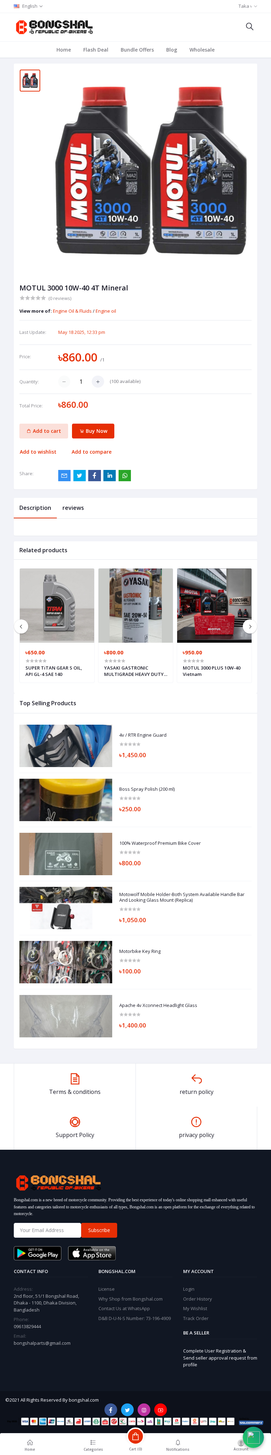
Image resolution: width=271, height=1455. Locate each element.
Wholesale (202, 49)
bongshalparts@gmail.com (42, 1343)
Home (63, 49)
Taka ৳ (245, 6)
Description (35, 508)
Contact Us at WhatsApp (124, 1308)
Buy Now (95, 431)
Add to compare (92, 451)
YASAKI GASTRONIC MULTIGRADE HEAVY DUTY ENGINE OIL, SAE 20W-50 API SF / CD (135, 671)
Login (188, 1289)
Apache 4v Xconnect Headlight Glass (158, 1005)
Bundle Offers (137, 49)
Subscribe (99, 1230)
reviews (73, 508)
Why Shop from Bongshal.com (130, 1299)
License (106, 1289)
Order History (197, 1299)
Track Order (196, 1318)
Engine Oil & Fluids (73, 311)
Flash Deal (95, 49)
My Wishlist (195, 1308)
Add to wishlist (38, 451)
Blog (171, 49)
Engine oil (106, 311)
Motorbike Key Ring (140, 951)
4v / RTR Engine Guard (143, 735)
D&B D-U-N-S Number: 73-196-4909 (134, 1318)
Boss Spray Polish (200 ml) (147, 789)
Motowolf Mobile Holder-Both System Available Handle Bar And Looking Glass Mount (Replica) (182, 897)
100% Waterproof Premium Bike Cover (160, 843)
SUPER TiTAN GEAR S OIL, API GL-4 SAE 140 (53, 671)
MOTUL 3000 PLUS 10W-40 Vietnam (211, 671)
